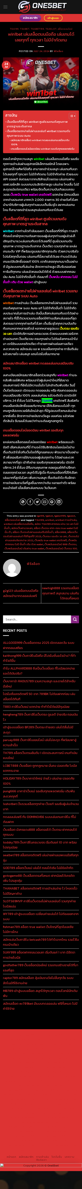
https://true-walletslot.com (59, 1104)
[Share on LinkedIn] (59, 502)
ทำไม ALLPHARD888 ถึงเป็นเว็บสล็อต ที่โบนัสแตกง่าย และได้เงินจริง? (39, 671)
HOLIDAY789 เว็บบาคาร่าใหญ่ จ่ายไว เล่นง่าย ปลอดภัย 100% (38, 781)
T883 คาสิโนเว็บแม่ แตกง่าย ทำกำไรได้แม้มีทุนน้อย (36, 706)
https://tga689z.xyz (19, 1039)
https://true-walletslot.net (59, 1099)
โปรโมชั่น (57, 1157)
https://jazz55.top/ (19, 1108)
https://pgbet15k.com (41, 1053)
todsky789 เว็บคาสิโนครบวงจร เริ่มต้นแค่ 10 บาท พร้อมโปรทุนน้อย (40, 845)
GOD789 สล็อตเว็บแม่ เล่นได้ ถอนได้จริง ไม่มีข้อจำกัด (38, 867)
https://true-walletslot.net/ (60, 1145)
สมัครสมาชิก (26, 1157)
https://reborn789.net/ (46, 1090)
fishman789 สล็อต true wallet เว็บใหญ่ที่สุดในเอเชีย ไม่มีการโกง (38, 929)
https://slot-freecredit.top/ (60, 1150)
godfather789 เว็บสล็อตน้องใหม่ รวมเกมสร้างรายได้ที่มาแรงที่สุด (40, 968)
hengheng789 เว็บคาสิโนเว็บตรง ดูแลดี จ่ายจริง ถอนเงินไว (40, 717)
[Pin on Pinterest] (52, 502)
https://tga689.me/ (54, 1131)
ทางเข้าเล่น (42, 1157)
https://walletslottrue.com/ (55, 1140)
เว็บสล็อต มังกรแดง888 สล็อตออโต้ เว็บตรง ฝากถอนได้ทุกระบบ (40, 832)
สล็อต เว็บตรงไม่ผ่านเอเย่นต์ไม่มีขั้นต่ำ (33, 532)
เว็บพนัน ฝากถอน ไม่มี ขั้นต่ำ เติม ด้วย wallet (41, 542)
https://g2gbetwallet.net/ (33, 1122)
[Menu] (5, 7)
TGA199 (39, 520)
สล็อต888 (60, 532)
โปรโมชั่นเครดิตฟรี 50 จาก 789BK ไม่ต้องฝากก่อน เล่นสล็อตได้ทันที (39, 696)
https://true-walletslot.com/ (22, 1150)
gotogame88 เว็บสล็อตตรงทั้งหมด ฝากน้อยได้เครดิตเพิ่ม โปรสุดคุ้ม (39, 878)
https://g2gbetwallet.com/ (59, 1117)
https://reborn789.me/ (38, 1094)
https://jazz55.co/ (60, 1113)
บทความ (69, 1157)
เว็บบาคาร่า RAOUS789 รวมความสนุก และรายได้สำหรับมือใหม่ (39, 684)
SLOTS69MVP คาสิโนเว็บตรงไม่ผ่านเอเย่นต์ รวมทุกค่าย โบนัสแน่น (39, 904)
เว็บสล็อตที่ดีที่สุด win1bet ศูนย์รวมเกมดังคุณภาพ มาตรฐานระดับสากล (37, 124)
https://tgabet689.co (22, 1140)
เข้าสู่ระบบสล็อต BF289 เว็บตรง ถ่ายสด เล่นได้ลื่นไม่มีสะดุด (38, 730)
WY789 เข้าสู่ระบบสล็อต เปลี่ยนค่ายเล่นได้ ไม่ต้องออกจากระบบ (41, 916)
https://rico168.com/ (63, 1081)
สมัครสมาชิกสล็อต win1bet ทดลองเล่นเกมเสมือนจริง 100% (40, 142)
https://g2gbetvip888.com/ (23, 1117)
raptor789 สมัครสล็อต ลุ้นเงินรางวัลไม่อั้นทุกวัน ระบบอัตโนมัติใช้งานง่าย (38, 980)
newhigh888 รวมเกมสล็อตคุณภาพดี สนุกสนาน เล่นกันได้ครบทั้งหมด (60, 593)
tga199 (14, 28)
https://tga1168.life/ (54, 1071)
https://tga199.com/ (17, 1090)
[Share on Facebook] (30, 502)
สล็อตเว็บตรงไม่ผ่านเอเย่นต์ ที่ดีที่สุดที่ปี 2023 (40, 534)
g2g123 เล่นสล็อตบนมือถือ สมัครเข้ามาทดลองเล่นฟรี (20, 593)
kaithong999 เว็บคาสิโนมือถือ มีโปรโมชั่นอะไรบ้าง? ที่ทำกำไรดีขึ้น (39, 658)
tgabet (24, 28)
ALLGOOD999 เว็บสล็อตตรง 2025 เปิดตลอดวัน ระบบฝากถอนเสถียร (38, 645)
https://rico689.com (46, 1039)
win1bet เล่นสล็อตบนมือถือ (18, 524)
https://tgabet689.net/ (56, 1136)
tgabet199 (37, 28)
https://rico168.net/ (36, 1081)
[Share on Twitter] (37, 502)
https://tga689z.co (55, 1035)
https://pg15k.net (14, 1053)
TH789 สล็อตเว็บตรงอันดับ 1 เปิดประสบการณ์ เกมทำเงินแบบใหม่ (40, 755)
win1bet (49, 520)
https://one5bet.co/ (55, 1085)
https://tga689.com (28, 1131)
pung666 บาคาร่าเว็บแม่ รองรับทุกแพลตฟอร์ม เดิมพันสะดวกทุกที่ (39, 794)
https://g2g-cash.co (35, 1044)
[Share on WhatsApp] (23, 502)
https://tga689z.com (28, 1035)
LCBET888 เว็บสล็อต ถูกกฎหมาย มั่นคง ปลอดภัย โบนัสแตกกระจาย (40, 768)
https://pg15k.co (64, 1049)
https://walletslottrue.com (23, 1099)
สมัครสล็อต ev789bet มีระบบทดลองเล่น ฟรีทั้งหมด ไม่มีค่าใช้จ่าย (40, 1006)
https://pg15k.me (18, 1049)
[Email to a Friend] (44, 502)
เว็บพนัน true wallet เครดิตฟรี (50, 540)
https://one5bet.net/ (27, 1085)
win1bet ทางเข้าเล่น (66, 520)
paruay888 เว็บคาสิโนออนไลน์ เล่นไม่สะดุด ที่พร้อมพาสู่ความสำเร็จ (39, 742)
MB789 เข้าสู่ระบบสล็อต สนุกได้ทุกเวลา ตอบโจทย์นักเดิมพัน (40, 993)
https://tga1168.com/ (28, 1062)
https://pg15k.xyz (41, 1049)
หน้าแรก (11, 1157)
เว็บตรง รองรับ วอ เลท (54, 536)
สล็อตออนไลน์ (65, 28)
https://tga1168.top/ (28, 1071)
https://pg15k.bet (60, 1044)
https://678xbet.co (47, 1076)
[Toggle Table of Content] (70, 116)
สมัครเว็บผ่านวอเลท (22, 528)
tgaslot (51, 28)
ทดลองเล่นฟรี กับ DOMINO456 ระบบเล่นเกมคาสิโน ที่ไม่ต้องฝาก (39, 819)
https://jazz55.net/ (65, 1094)
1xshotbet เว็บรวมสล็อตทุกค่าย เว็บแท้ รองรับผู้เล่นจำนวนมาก (41, 806)
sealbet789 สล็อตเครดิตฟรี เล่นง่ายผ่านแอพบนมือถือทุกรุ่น (41, 858)
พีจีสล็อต (58, 51)
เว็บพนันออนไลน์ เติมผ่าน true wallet (24, 548)
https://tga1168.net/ (54, 1067)
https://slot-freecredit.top (22, 1104)
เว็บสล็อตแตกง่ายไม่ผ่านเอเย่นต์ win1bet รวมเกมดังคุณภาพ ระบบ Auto (38, 133)
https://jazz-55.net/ (34, 1113)
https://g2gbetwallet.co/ (58, 1126)
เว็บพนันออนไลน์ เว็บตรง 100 (61, 548)
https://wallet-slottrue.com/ (22, 1145)
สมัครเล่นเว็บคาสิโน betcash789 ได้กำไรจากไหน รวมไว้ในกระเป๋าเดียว (41, 942)
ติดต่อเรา (41, 1160)
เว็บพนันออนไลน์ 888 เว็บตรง (60, 544)
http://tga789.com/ (28, 1067)
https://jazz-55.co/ (45, 1108)
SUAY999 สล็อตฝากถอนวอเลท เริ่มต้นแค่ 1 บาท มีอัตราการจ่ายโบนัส (39, 955)
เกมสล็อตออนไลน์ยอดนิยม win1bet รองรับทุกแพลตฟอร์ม (42, 149)
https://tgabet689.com (25, 1136)
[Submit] (75, 619)
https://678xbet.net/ (19, 1076)
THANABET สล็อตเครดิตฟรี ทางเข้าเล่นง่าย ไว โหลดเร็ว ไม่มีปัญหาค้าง (40, 891)
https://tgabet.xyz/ (55, 1062)
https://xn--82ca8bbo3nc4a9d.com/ (36, 1124)
